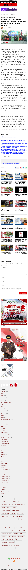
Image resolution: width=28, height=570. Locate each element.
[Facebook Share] (16, 168)
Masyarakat (14, 530)
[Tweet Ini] (18, 168)
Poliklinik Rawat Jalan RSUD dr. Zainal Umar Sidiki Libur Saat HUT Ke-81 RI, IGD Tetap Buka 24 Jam (14, 147)
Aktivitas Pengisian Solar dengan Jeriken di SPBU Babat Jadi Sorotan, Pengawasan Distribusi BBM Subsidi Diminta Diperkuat (14, 150)
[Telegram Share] (23, 168)
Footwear (3, 408)
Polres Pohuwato (21, 536)
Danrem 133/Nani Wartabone (18, 504)
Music (2, 452)
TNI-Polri (3, 551)
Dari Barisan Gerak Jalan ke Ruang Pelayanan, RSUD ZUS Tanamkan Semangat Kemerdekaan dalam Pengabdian (13, 153)
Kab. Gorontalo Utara (5, 437)
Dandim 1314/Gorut (6, 504)
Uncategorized (4, 491)
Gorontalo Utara (19, 516)
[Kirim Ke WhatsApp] (26, 168)
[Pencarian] (26, 5)
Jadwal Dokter (5, 519)
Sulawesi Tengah (4, 478)
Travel (2, 489)
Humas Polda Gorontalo (6, 419)
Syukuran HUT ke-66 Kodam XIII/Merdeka (10, 163)
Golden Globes (5, 516)
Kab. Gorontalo (4, 436)
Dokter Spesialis (5, 513)
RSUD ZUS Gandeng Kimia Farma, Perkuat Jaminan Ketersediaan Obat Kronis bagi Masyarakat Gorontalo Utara (13, 140)
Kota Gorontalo (4, 447)
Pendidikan (3, 465)
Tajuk (2, 484)
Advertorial (3, 391)
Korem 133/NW (19, 527)
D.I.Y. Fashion (4, 501)
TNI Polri (3, 487)
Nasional (3, 454)
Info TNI (2, 423)
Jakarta (2, 426)
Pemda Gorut (4, 463)
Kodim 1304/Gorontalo (13, 522)
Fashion (2, 404)
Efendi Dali (13, 513)
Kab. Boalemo (4, 432)
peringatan (4, 536)
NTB (2, 456)
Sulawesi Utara (13, 17)
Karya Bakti (22, 519)
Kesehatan (3, 445)
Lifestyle (3, 450)
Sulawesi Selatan (4, 476)
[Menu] (2, 5)
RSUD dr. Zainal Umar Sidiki (8, 542)
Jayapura (3, 430)
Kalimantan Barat (5, 441)
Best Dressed (11, 499)
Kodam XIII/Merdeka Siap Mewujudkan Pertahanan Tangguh (12, 160)
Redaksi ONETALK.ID (7, 27)
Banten (2, 395)
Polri (3, 539)
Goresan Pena (4, 410)
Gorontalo (3, 17)
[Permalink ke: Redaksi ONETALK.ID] (2, 28)
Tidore (2, 485)
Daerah (2, 400)
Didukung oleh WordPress (10, 565)
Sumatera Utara (4, 482)
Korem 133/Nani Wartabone (8, 527)
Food (2, 406)
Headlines (8, 17)
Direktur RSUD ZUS (16, 510)
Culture (2, 399)
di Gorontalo (13, 507)
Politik (2, 467)
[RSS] (14, 561)
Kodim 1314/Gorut (6, 525)
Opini (2, 461)
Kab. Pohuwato (4, 439)
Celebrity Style (19, 499)
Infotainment (4, 424)
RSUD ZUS (16, 545)
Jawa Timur (3, 428)
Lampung (3, 448)
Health (2, 415)
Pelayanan (16, 533)
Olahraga (3, 460)
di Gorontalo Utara (6, 510)
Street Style (12, 548)
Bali (2, 393)
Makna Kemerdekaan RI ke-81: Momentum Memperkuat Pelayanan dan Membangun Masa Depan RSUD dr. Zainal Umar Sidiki (14, 143)
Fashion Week (20, 513)
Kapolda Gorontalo (14, 519)
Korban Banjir (15, 525)
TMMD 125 (19, 548)
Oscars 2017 (22, 530)
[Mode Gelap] (24, 5)
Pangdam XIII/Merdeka (7, 533)
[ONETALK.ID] (7, 5)
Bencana (3, 397)
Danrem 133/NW (5, 507)
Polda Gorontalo (12, 536)
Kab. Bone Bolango (5, 434)
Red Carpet (18, 539)
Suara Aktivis (4, 474)
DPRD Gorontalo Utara (6, 402)
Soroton (2, 472)
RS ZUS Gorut (4, 471)
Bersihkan (4, 499)
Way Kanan (3, 493)
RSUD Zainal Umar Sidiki (7, 545)
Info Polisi (3, 421)
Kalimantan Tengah (5, 443)
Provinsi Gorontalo (5, 469)
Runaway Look (5, 548)
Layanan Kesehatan (6, 530)
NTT (2, 458)
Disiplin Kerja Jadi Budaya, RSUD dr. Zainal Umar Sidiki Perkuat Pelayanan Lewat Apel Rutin (12, 137)
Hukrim (2, 417)
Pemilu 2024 (22, 533)
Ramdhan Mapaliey (10, 539)
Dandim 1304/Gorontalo (15, 501)
